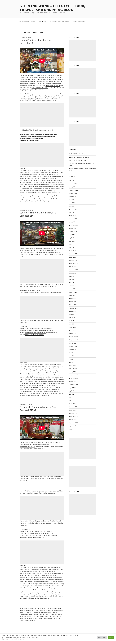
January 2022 (72, 257)
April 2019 (71, 362)
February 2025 (73, 209)
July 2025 (71, 199)
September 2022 (73, 231)
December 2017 (73, 413)
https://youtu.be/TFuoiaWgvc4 (42, 328)
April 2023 (71, 212)
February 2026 (73, 183)
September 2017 (73, 423)
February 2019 (73, 368)
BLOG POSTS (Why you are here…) (59, 21)
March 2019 (72, 365)
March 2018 (72, 403)
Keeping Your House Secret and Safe (79, 157)
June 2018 (71, 394)
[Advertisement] (42, 115)
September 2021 (73, 270)
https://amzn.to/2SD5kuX (28, 81)
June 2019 (71, 356)
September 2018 (73, 384)
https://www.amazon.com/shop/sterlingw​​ (45, 100)
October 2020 (73, 305)
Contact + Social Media (79, 21)
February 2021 (73, 292)
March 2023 (72, 215)
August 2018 (72, 387)
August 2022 (72, 234)
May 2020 (71, 320)
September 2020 (73, 308)
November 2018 (73, 378)
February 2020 (73, 330)
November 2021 (73, 263)
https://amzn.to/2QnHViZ (27, 252)
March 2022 (72, 250)
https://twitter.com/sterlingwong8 (35, 333)
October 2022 (72, 228)
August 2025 (72, 196)
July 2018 (71, 391)
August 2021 (72, 273)
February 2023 (73, 219)
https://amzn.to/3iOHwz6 (40, 88)
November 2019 (73, 340)
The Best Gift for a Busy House (77, 154)
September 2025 (73, 193)
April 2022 (71, 247)
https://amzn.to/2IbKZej (34, 79)
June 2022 (71, 241)
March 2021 (72, 289)
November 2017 (73, 416)
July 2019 (71, 352)
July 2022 (71, 238)
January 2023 (72, 222)
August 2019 (72, 349)
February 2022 (73, 254)
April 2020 (72, 324)
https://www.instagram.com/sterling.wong (40, 330)
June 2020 (72, 317)
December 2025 (73, 190)
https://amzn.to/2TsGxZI (27, 446)
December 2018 (73, 375)
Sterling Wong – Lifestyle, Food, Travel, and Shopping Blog (52, 8)
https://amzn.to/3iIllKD (53, 86)
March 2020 (72, 327)
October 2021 (72, 266)
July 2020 (71, 314)
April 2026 (71, 180)
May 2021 (71, 282)
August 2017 (72, 426)
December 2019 (73, 336)
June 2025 (72, 203)
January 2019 (72, 372)
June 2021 (71, 279)
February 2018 (73, 407)
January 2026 (72, 187)
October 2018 (72, 381)
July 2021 (71, 276)
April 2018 (71, 400)
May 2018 (71, 397)
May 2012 (71, 429)
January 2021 (72, 295)
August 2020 (72, 311)
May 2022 (71, 244)
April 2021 (71, 285)
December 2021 (73, 260)
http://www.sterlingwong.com (34, 335)
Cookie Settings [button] (102, 637)
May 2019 (71, 359)
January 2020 (72, 333)
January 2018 (72, 410)
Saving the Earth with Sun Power (77, 160)
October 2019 (72, 343)
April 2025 (71, 206)
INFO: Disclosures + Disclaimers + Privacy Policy (33, 21)
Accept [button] (111, 637)
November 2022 (73, 225)
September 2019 (73, 346)
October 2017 (72, 419)
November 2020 (73, 301)
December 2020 (73, 298)
